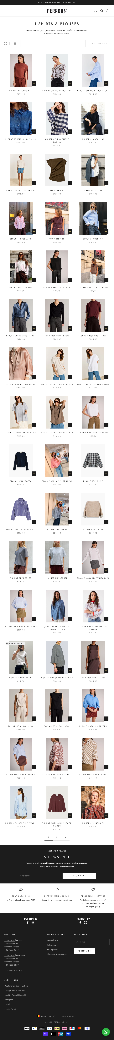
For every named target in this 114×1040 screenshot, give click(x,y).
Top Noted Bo (57, 190)
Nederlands (68, 1016)
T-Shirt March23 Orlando (57, 287)
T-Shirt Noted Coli (93, 190)
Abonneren (84, 951)
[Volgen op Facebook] (27, 922)
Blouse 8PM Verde (57, 529)
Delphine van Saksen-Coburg (16, 985)
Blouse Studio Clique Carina (57, 140)
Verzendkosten (53, 940)
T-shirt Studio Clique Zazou (57, 384)
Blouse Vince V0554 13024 (21, 336)
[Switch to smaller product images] (10, 43)
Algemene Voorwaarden (57, 954)
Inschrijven (79, 875)
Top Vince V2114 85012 (57, 336)
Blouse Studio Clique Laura (93, 91)
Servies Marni (10, 1008)
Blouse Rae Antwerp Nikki (57, 481)
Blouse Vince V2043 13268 (93, 336)
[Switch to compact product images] (15, 43)
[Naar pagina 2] (65, 837)
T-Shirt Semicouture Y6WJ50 (57, 678)
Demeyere (8, 999)
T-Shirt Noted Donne (21, 287)
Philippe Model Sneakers (14, 990)
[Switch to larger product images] (5, 43)
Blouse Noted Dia (93, 239)
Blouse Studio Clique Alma (20, 139)
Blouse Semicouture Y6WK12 (21, 823)
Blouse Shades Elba (93, 139)
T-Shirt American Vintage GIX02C (57, 824)
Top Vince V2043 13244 (21, 726)
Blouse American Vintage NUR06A (93, 628)
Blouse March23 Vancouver (93, 578)
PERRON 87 (9, 955)
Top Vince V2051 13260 (93, 678)
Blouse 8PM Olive (93, 481)
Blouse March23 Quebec (93, 726)
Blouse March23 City (21, 91)
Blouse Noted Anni (21, 239)
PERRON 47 (9, 940)
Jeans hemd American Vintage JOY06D (57, 628)
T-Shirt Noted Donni (20, 678)
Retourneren (52, 944)
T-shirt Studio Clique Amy (21, 190)
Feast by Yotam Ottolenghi (15, 995)
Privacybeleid (52, 949)
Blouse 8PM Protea (21, 481)
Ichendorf (8, 1004)
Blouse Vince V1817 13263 (21, 384)
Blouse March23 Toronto (57, 774)
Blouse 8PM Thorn (93, 529)
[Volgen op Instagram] (33, 922)
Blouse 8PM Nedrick (93, 823)
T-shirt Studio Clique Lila (57, 91)
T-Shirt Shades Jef (20, 578)
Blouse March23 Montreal (21, 774)
